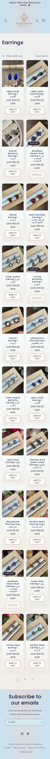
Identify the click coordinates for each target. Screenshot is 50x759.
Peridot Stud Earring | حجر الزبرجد (37, 647)
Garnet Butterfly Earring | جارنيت (13, 155)
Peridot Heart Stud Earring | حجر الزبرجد (37, 524)
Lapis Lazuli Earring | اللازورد (13, 94)
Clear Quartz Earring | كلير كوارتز (13, 279)
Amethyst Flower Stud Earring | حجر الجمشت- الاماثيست (37, 156)
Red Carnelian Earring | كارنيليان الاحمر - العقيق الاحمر (37, 218)
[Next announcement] (45, 4)
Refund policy (19, 748)
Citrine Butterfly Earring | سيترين (37, 280)
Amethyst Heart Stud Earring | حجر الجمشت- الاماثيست (13, 586)
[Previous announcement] (5, 4)
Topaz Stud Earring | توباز (37, 582)
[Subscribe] (41, 722)
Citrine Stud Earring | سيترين (13, 647)
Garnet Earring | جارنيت (13, 217)
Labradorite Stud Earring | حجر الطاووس (37, 340)
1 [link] (17, 679)
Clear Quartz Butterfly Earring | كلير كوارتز (13, 401)
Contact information (37, 748)
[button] (5, 21)
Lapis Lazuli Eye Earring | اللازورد (37, 94)
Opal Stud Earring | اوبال (13, 460)
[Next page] (32, 679)
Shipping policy (26, 752)
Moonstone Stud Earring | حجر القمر (13, 524)
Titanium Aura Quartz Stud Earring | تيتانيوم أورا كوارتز (37, 463)
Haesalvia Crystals (23, 744)
